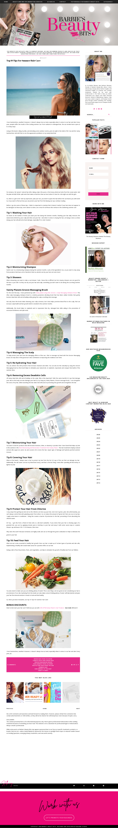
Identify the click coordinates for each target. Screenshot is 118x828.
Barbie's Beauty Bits (49, 826)
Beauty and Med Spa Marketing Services (27, 2)
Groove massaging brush (43, 662)
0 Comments (11, 664)
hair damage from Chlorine (43, 664)
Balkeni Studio (81, 826)
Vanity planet (43, 670)
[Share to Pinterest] (78, 665)
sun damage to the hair (43, 669)
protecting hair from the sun (43, 665)
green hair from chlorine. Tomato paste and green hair (43, 659)
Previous (9, 708)
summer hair (43, 667)
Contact (63, 2)
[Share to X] (74, 665)
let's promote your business (59, 818)
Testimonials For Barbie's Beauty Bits (85, 2)
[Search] (109, 114)
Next (78, 708)
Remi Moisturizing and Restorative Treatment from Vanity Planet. (38, 448)
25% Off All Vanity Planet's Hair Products (52, 608)
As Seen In (51, 2)
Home (6, 2)
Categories (108, 2)
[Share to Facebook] (71, 665)
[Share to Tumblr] (76, 665)
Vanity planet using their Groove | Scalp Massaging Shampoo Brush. (56, 293)
